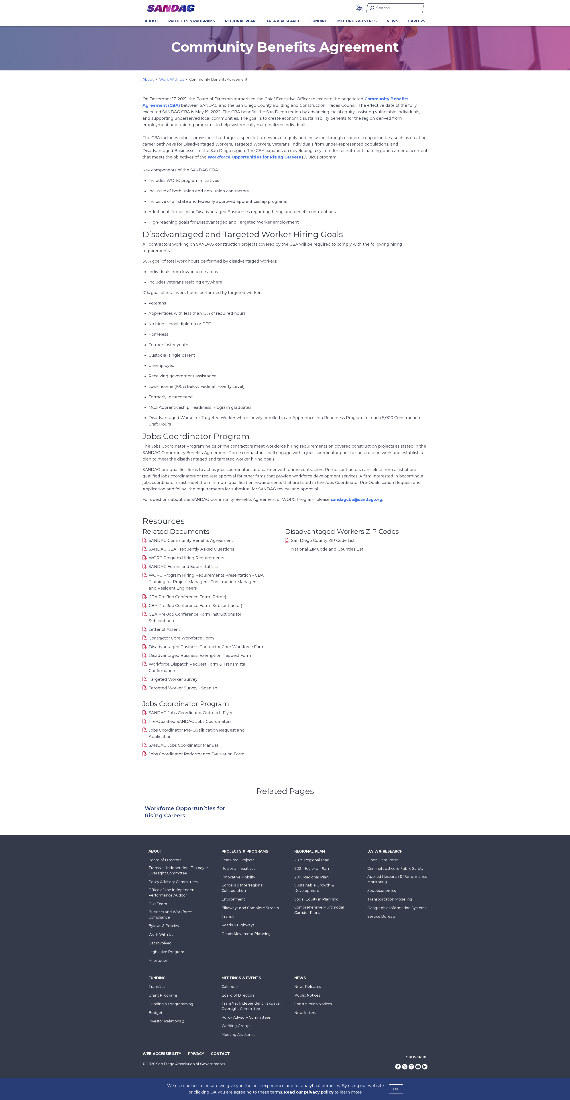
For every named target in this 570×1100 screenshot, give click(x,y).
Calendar (230, 987)
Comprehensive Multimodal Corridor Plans (319, 910)
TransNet (157, 987)
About (152, 21)
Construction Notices (313, 1004)
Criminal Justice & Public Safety (395, 868)
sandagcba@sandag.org (356, 499)
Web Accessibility (161, 1054)
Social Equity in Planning (316, 899)
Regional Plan (309, 851)
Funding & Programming (171, 1004)
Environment (233, 899)
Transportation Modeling (389, 899)
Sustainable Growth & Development (314, 888)
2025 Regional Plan (312, 860)
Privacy (196, 1054)
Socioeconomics (381, 890)
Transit (228, 916)
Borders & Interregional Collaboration (243, 888)
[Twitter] (404, 1066)
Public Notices (307, 995)
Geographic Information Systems (396, 908)
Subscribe (417, 1057)
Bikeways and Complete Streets (250, 908)
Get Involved (160, 943)
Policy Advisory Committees (173, 882)
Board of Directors (165, 860)
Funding (319, 21)
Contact (220, 1054)
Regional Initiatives (238, 868)
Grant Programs (163, 995)
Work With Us (171, 79)
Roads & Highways (238, 925)
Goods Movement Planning (246, 934)
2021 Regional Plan (311, 868)
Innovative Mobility (238, 877)
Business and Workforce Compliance (170, 914)
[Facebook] (398, 1066)
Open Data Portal (383, 860)
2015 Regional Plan (311, 877)
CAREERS (416, 21)
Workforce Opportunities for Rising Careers (254, 157)
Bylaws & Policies (164, 926)
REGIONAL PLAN (240, 21)
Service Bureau (381, 916)
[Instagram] (411, 1066)
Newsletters (305, 1013)
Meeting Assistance (239, 1034)
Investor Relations (165, 1021)
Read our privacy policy (309, 1092)
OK (396, 1089)
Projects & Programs (191, 21)
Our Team (158, 904)
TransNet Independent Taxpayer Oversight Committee (178, 870)
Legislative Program (166, 952)
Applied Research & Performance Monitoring (397, 879)
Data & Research (283, 21)
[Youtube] (418, 1066)
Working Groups (236, 1026)
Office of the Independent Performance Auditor (172, 892)
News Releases (307, 987)
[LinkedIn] (425, 1066)
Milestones (158, 960)
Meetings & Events (357, 21)
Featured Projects (238, 860)
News (392, 21)
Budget (156, 1013)
